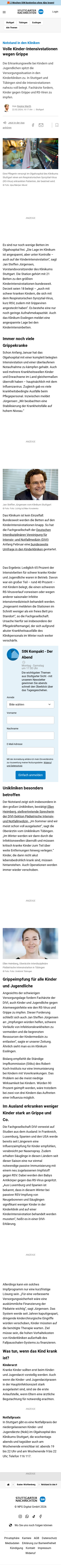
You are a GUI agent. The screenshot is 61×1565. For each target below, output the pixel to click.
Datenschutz (49, 1538)
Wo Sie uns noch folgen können (33, 1525)
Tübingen (23, 22)
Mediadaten (12, 1543)
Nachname (12, 728)
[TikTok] (34, 1516)
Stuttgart (10, 22)
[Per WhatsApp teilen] (47, 125)
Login (55, 11)
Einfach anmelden (30, 775)
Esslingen (36, 22)
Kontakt (30, 1548)
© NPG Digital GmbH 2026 (30, 1506)
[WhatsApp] (27, 1516)
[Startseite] (8, 1484)
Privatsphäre (11, 1538)
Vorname (11, 713)
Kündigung (16, 1548)
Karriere (26, 1538)
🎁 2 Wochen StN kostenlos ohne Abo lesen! (30, 2)
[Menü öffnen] (4, 12)
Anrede (10, 697)
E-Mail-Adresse (14, 744)
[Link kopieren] (27, 125)
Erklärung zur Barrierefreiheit (39, 1543)
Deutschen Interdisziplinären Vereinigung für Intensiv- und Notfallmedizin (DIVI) (27, 534)
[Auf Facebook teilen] (33, 125)
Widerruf (30, 1553)
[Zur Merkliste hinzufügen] (56, 125)
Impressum (44, 1548)
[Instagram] (20, 1516)
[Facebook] (40, 1516)
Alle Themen (11, 27)
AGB (36, 1538)
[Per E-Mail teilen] (41, 125)
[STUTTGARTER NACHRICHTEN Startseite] (30, 11)
